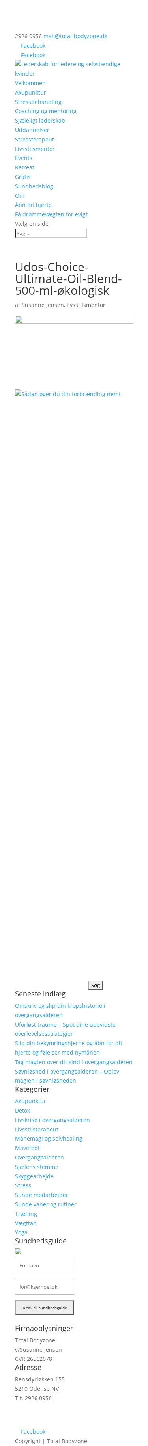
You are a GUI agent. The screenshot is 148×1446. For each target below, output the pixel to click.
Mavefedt (27, 1148)
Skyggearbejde (34, 1176)
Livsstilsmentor (35, 149)
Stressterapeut (34, 139)
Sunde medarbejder (41, 1194)
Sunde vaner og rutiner (46, 1204)
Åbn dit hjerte (33, 204)
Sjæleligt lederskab (40, 120)
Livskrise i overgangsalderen (52, 1120)
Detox (22, 1110)
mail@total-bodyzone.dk (47, 1413)
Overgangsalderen (39, 1157)
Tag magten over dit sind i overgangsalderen (74, 1062)
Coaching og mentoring (46, 111)
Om (19, 195)
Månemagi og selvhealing (48, 1138)
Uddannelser (32, 130)
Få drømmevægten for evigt (51, 214)
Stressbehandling (38, 102)
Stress (23, 1185)
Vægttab (26, 1223)
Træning (26, 1213)
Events (23, 158)
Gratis (23, 177)
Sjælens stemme (36, 1167)
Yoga (21, 1232)
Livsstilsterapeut (36, 1129)
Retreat (24, 167)
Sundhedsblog (34, 186)
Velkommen (30, 83)
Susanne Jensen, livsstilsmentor (63, 305)
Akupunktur (30, 92)
